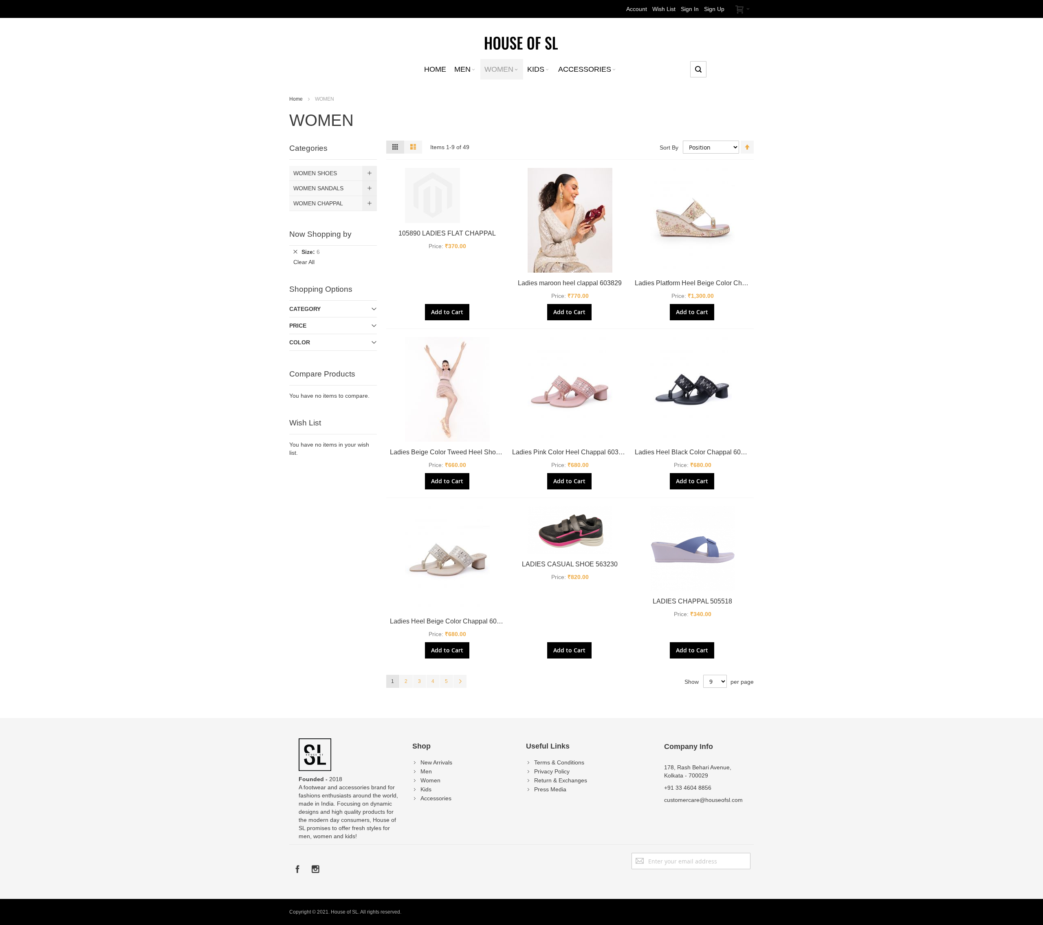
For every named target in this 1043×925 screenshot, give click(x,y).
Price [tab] (297, 325)
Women (430, 780)
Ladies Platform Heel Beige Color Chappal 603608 (708, 283)
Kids (425, 789)
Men (426, 771)
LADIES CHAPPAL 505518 (692, 601)
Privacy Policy (552, 771)
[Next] (459, 681)
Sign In (690, 9)
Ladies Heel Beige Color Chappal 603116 (450, 621)
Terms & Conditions (559, 762)
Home (296, 99)
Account (636, 9)
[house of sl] (521, 42)
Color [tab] (299, 342)
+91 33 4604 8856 (687, 787)
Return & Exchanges (560, 780)
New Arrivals (436, 762)
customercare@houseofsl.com (703, 800)
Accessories (435, 798)
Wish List (664, 9)
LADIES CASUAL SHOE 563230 (570, 564)
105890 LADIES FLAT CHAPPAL (447, 233)
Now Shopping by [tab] (320, 234)
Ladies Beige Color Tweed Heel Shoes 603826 (458, 452)
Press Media (550, 789)
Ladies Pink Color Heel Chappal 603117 (570, 452)
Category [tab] (305, 309)
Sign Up (714, 9)
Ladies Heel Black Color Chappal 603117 (695, 452)
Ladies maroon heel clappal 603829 (570, 283)
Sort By (669, 147)
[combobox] (698, 69)
